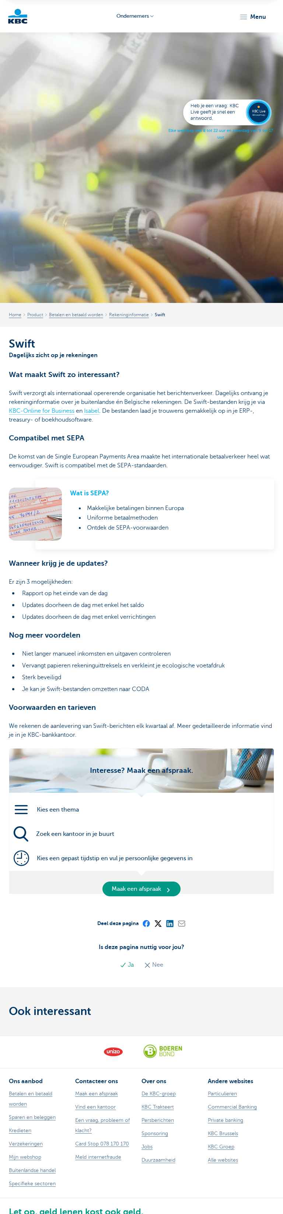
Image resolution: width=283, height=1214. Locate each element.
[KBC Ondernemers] (17, 16)
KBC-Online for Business (41, 411)
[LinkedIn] (169, 923)
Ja (130, 965)
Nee (157, 965)
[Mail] (181, 923)
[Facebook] (146, 923)
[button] (252, 17)
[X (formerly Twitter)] (157, 923)
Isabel (91, 411)
